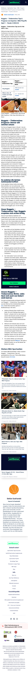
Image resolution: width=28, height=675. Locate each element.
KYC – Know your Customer (14, 605)
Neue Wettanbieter (14, 556)
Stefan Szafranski (9, 15)
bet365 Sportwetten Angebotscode (14, 553)
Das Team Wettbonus (14, 578)
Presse (14, 588)
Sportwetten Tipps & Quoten (14, 550)
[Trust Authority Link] (19, 636)
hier (2, 306)
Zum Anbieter (14, 283)
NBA (18, 8)
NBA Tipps (14, 566)
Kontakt (14, 586)
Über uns (14, 575)
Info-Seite (12, 357)
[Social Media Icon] (11, 619)
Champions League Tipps (14, 564)
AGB (14, 613)
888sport (17, 340)
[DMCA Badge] (9, 632)
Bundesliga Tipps (14, 561)
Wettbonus (3, 8)
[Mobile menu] (2, 2)
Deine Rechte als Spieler (14, 602)
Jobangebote (14, 580)
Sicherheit (14, 597)
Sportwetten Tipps (11, 8)
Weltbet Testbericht (14, 286)
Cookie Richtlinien (14, 610)
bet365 (17, 89)
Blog (14, 569)
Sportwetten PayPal (14, 558)
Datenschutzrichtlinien (14, 608)
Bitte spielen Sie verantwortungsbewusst (14, 600)
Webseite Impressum (14, 583)
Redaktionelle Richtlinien (14, 594)
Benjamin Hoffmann (13, 476)
